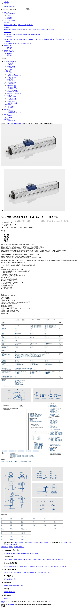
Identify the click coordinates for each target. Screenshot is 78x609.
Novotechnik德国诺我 (9, 84)
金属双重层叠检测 (17, 34)
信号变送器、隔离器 (18, 44)
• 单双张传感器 (11, 66)
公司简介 (9, 15)
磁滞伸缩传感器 (19, 123)
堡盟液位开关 (27, 44)
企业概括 (9, 13)
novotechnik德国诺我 (8, 36)
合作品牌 (9, 18)
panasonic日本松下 (7, 32)
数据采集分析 (7, 598)
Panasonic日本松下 (8, 95)
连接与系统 (7, 119)
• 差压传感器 (10, 108)
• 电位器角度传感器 (12, 88)
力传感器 (14, 25)
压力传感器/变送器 (38, 29)
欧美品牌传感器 (7, 41)
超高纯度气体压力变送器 (24, 559)
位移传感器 (13, 553)
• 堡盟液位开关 (11, 111)
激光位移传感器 (8, 34)
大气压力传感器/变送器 (49, 29)
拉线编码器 (7, 553)
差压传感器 (13, 579)
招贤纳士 (6, 3)
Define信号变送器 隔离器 (18, 585)
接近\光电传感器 (22, 25)
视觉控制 (6, 114)
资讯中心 (8, 45)
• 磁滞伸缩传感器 (11, 85)
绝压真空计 (7, 29)
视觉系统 (6, 592)
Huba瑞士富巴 (7, 104)
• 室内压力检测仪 (11, 82)
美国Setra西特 (6, 27)
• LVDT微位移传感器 (12, 92)
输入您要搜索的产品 (6, 9)
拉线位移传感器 (8, 25)
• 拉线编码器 (10, 63)
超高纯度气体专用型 (15, 29)
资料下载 (16, 547)
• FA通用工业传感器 (12, 96)
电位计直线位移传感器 (40, 39)
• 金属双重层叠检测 (12, 100)
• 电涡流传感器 (11, 101)
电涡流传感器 (36, 572)
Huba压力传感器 (8, 44)
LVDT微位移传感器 (46, 566)
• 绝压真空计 (10, 79)
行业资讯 (9, 48)
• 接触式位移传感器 (12, 103)
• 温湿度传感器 (11, 80)
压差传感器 (11, 604)
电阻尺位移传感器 (36, 566)
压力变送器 (7, 559)
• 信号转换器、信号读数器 (14, 93)
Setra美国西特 (7, 71)
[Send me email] (5, 232)
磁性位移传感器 (27, 34)
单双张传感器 (20, 553)
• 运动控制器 (10, 117)
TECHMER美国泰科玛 (10, 61)
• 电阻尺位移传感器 (12, 90)
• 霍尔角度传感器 (11, 87)
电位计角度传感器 (17, 39)
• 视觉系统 (9, 116)
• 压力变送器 (10, 72)
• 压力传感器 (10, 69)
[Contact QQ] (4, 232)
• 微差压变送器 (11, 74)
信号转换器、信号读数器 (65, 39)
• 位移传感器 (10, 64)
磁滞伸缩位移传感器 (28, 39)
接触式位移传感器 (36, 34)
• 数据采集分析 (11, 120)
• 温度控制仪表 (11, 68)
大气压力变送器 (35, 559)
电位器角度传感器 (26, 566)
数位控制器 (30, 25)
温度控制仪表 (27, 553)
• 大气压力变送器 (11, 77)
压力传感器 (35, 553)
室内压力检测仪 (58, 559)
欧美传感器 (7, 109)
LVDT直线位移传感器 (52, 39)
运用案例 (9, 50)
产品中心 (9, 20)
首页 (7, 12)
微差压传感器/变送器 (27, 29)
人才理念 (9, 17)
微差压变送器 (13, 559)
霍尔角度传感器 (8, 39)
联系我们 (9, 52)
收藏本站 (6, 2)
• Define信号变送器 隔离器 (14, 112)
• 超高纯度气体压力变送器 (14, 76)
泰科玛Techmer (6, 22)
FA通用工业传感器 (9, 572)
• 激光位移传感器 (11, 98)
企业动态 (9, 47)
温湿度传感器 (50, 559)
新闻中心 (11, 547)
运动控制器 (12, 592)
